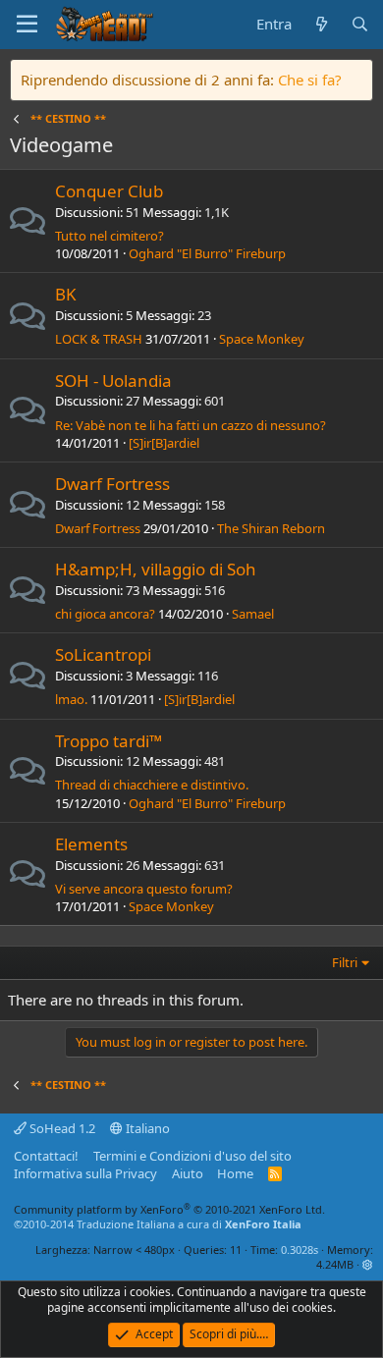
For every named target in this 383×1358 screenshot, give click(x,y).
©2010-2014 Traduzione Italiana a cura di (157, 1224)
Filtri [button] (344, 962)
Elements (91, 844)
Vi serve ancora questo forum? (144, 888)
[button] (367, 1264)
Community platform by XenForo (169, 1209)
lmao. (71, 699)
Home (235, 1173)
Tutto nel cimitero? (109, 235)
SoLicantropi (103, 654)
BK (66, 294)
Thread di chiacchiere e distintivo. (151, 784)
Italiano (146, 1128)
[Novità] (320, 24)
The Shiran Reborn (271, 528)
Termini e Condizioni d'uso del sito (192, 1156)
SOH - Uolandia (113, 380)
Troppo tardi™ (108, 741)
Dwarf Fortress (112, 483)
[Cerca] (360, 24)
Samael (253, 614)
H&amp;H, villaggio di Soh (155, 569)
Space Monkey (261, 339)
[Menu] (27, 24)
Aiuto (187, 1173)
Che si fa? (310, 79)
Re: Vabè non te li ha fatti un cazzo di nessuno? (190, 425)
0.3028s (299, 1249)
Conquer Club (109, 191)
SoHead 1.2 (61, 1128)
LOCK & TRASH (98, 339)
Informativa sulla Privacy (85, 1173)
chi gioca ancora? (105, 614)
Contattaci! (46, 1156)
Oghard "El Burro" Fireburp (207, 253)
